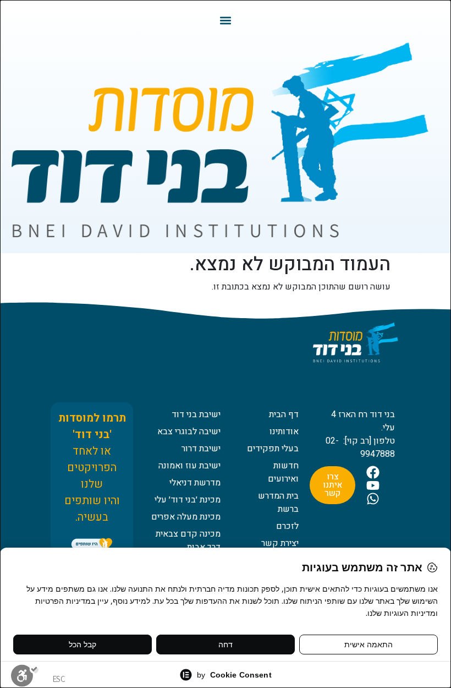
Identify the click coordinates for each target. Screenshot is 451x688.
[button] (226, 20)
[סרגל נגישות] (24, 675)
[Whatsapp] (373, 498)
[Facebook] (373, 472)
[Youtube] (373, 485)
